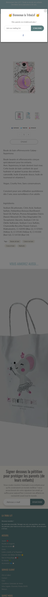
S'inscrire (37, 28)
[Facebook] (23, 35)
